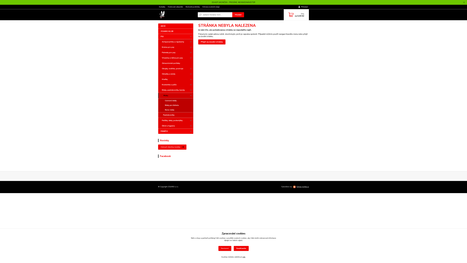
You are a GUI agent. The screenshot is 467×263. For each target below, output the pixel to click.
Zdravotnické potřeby (171, 63)
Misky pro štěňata (172, 105)
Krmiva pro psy (168, 47)
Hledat (238, 14)
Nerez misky (169, 110)
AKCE (163, 26)
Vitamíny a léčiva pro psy (172, 58)
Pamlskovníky (168, 115)
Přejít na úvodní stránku (212, 42)
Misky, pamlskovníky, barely (173, 90)
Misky (165, 95)
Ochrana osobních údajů (211, 7)
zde (243, 257)
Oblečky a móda (168, 74)
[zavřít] (464, 2)
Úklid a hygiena (168, 126)
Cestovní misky (171, 101)
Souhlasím (241, 248)
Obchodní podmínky (192, 7)
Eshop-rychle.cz (303, 187)
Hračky (165, 79)
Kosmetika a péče (169, 85)
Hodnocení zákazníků (175, 7)
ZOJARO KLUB (167, 31)
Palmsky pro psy (168, 52)
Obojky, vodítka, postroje (172, 68)
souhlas (222, 238)
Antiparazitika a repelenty (173, 42)
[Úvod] (177, 15)
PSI (162, 36)
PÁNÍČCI (164, 131)
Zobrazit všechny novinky (170, 147)
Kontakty (162, 7)
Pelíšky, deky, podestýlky (172, 120)
